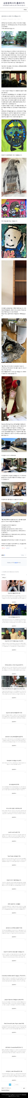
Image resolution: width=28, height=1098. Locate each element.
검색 (24, 1088)
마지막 (16, 1084)
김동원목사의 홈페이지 (14, 3)
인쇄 (25, 548)
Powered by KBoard (5, 1090)
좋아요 (3, 548)
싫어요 (8, 548)
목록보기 (4, 577)
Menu (25, 9)
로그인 (16, 562)
